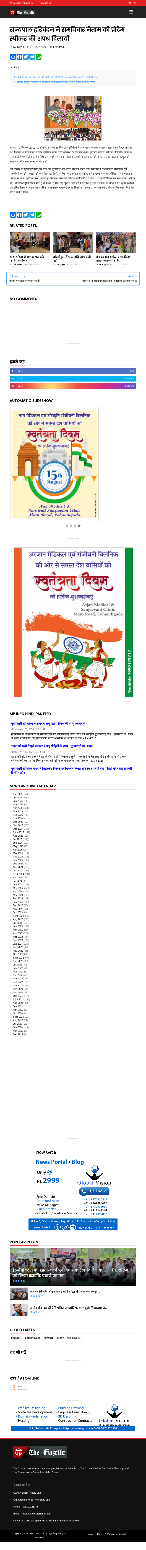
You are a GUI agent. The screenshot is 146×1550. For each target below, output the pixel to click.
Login (90, 1535)
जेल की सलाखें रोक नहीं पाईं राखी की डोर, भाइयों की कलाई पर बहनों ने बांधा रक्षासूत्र (58, 77)
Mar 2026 (18, 813)
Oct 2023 (18, 914)
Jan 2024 (18, 903)
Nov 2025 (18, 827)
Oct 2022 (18, 956)
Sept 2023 (18, 917)
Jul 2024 (17, 882)
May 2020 (18, 1032)
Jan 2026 (18, 820)
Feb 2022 (18, 983)
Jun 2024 (18, 886)
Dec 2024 (18, 865)
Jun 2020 (18, 1029)
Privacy (110, 1535)
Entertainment (32, 1340)
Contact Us (45, 3)
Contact (122, 1535)
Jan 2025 (18, 862)
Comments (21, 1391)
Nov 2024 (18, 868)
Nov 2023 (18, 910)
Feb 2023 (18, 942)
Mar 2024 (18, 896)
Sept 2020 (18, 1018)
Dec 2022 (18, 949)
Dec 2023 (18, 907)
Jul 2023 (17, 924)
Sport (60, 1340)
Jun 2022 (18, 970)
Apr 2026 (18, 809)
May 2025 (18, 848)
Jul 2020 (17, 1025)
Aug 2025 (18, 837)
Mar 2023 (18, 938)
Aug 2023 (18, 921)
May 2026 (18, 806)
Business (16, 1340)
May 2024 (18, 889)
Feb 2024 (18, 900)
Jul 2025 (17, 841)
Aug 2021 (18, 1004)
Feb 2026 (18, 816)
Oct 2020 (18, 1015)
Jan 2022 (18, 987)
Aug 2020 (18, 1022)
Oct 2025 (18, 830)
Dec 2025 (18, 823)
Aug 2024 (18, 879)
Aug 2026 (18, 795)
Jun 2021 (18, 1008)
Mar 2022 (18, 980)
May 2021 (18, 1011)
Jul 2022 (17, 966)
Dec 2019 (18, 1036)
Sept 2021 (18, 1001)
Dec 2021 (18, 990)
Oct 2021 (18, 997)
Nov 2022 (18, 952)
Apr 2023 (18, 935)
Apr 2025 (18, 851)
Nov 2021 (18, 994)
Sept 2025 (18, 834)
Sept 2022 (18, 959)
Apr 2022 (18, 976)
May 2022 (18, 973)
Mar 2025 (18, 855)
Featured (58, 47)
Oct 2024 (18, 872)
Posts (18, 1387)
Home (100, 1535)
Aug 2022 (18, 963)
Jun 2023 (18, 928)
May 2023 (18, 931)
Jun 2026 (18, 802)
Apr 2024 (18, 893)
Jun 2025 (18, 844)
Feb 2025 (18, 858)
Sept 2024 (18, 875)
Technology (73, 1340)
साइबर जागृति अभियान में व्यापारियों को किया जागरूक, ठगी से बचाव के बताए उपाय (56, 82)
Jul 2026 (17, 799)
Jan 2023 (18, 945)
